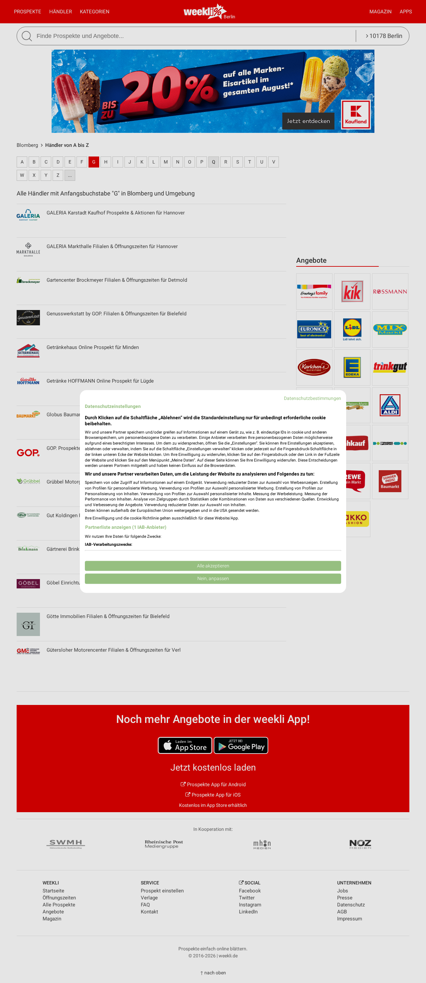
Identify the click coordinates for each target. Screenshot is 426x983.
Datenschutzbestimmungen (312, 398)
